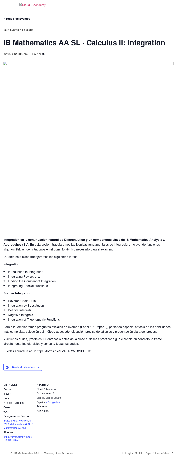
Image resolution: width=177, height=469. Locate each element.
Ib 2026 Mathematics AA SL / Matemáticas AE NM (17, 424)
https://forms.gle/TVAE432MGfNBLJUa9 (64, 351)
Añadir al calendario (23, 367)
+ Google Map (53, 402)
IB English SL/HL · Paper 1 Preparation (146, 453)
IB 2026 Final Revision (15, 420)
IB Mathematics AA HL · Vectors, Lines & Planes (43, 453)
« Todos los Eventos (16, 19)
